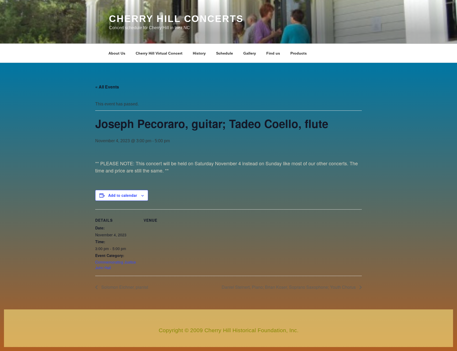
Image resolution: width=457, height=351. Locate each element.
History (199, 53)
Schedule (224, 53)
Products (298, 53)
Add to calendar (122, 195)
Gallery (249, 53)
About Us (116, 53)
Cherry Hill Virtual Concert (159, 53)
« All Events (107, 87)
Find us (273, 53)
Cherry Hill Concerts (176, 18)
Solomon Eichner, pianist (124, 287)
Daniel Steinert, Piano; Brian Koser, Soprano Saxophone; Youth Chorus (289, 287)
